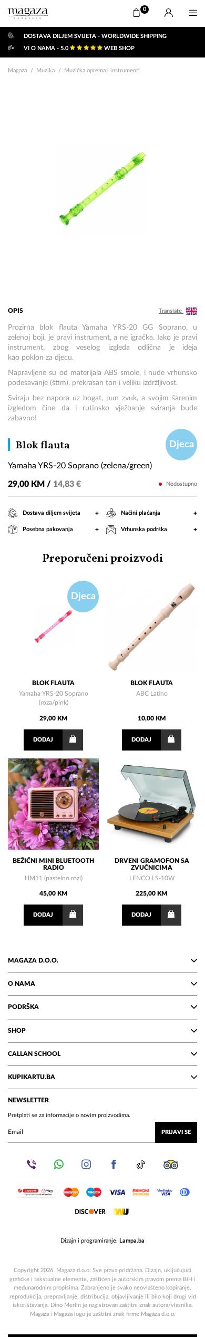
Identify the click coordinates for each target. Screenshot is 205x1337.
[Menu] (193, 13)
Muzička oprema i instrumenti (102, 70)
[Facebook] (113, 1164)
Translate (171, 311)
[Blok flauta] (53, 626)
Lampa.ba (132, 1241)
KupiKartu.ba (31, 1077)
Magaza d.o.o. (33, 960)
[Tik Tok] (141, 1164)
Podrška (23, 1007)
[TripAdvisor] (170, 1164)
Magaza (17, 70)
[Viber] (31, 1164)
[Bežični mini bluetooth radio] (53, 804)
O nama (21, 983)
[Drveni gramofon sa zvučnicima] (151, 804)
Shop (17, 1030)
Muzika (45, 70)
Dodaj (43, 740)
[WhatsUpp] (59, 1164)
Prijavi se (176, 1132)
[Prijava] (169, 13)
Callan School (34, 1054)
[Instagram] (86, 1164)
